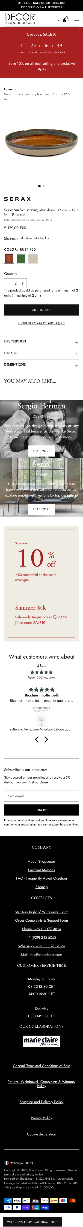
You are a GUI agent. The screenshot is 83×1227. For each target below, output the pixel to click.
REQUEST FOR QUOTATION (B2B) (41, 323)
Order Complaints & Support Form (41, 920)
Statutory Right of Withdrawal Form (41, 912)
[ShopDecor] (20, 18)
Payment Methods (41, 870)
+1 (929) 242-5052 (41, 937)
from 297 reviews (41, 678)
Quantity (10, 273)
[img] (41, 672)
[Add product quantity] (22, 283)
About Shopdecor (41, 861)
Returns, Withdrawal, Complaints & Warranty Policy (41, 1084)
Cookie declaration (41, 1134)
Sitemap (42, 887)
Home (8, 89)
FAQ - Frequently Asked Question (41, 878)
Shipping (11, 238)
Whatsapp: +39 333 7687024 (41, 946)
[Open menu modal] (76, 18)
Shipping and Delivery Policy (42, 1101)
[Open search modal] (56, 18)
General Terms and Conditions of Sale (41, 1065)
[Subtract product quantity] (8, 283)
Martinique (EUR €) (21, 1163)
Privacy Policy (41, 1118)
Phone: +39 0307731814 (41, 929)
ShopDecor (36, 1170)
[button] (39, 186)
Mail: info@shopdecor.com (41, 954)
